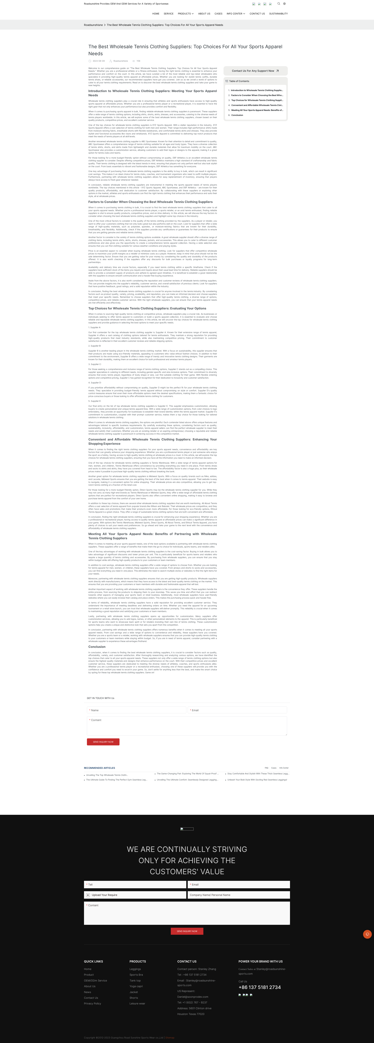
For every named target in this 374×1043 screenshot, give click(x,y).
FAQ (266, 768)
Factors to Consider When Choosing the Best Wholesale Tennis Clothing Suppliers (257, 95)
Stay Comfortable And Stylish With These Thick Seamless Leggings (258, 773)
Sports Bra (136, 974)
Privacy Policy (92, 1003)
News (87, 992)
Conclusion (237, 115)
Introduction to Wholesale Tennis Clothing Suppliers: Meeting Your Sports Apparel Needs (257, 90)
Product (89, 974)
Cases (273, 768)
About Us (89, 986)
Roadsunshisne (93, 24)
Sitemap (169, 1037)
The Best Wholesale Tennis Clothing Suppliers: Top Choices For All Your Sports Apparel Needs (165, 24)
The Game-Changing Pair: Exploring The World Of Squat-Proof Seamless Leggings (188, 773)
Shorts (134, 997)
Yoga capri (136, 986)
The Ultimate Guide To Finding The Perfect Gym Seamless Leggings (117, 779)
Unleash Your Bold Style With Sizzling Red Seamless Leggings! (257, 779)
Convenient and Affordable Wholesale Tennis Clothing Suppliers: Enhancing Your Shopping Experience (257, 105)
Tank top (135, 980)
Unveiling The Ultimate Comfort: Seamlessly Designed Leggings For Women (188, 779)
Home (87, 969)
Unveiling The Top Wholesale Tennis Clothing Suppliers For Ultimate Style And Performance (107, 775)
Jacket (134, 992)
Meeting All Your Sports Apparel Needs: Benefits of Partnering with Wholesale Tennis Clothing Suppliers (257, 110)
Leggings (135, 969)
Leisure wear (137, 1003)
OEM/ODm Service (95, 980)
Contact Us (91, 997)
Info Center (284, 768)
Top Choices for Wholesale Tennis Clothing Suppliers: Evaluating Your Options (257, 100)
